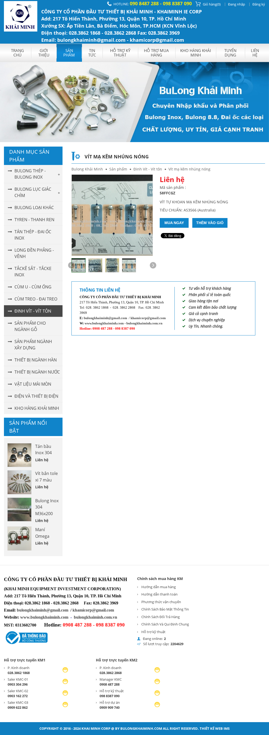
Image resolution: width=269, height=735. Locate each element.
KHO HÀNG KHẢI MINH (195, 53)
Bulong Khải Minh (87, 169)
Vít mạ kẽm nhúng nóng (189, 169)
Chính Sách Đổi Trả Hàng (160, 616)
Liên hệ (255, 53)
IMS (227, 728)
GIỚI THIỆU (43, 53)
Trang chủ (17, 53)
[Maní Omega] (19, 538)
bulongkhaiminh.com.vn (144, 323)
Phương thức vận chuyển (161, 601)
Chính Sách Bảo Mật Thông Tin (165, 609)
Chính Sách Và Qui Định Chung (165, 624)
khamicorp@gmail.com (148, 318)
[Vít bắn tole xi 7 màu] (19, 482)
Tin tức (92, 53)
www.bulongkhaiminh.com (104, 323)
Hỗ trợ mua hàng (156, 53)
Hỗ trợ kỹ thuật (120, 53)
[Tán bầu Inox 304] (19, 455)
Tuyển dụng (230, 53)
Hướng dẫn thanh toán (159, 594)
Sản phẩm (69, 53)
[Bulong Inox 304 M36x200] (19, 510)
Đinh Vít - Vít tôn (147, 169)
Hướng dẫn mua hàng (158, 586)
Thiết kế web (211, 728)
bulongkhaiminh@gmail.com (105, 318)
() (212, 4)
